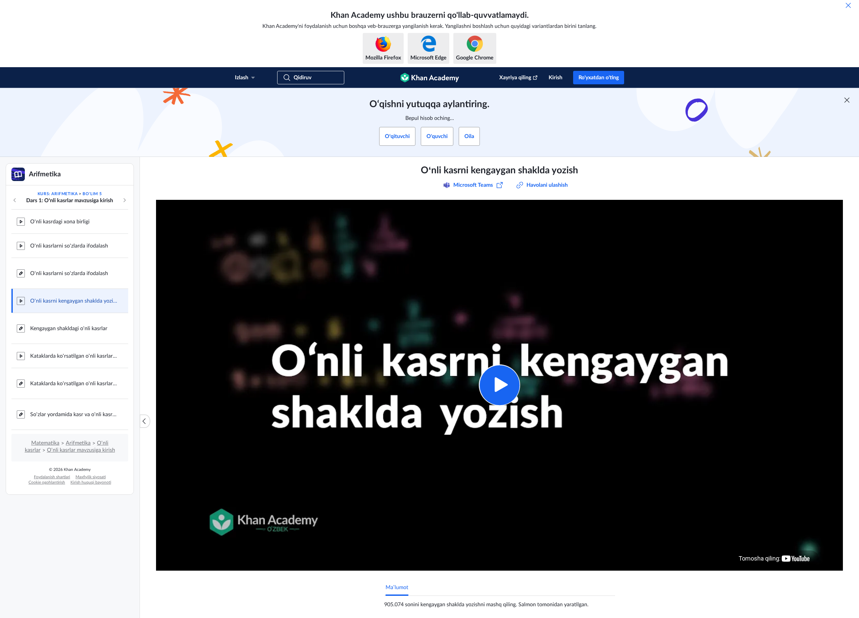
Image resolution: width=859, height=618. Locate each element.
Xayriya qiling (515, 77)
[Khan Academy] (429, 78)
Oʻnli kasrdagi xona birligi (60, 221)
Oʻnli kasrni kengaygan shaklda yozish (73, 301)
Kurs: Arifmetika (58, 194)
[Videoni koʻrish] (499, 385)
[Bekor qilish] (848, 5)
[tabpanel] (499, 602)
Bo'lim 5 (92, 194)
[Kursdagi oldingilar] (15, 200)
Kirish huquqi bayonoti (90, 482)
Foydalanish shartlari (52, 477)
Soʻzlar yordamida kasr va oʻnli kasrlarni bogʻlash (73, 414)
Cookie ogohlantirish (47, 482)
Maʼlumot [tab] (397, 587)
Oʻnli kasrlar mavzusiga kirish (81, 450)
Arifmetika (78, 443)
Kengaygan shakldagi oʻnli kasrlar (68, 328)
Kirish (555, 77)
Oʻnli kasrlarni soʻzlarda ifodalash (69, 246)
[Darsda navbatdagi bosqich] (124, 200)
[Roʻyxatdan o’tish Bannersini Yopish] (847, 100)
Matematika (45, 443)
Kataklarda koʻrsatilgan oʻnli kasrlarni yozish (73, 356)
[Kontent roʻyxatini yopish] (145, 421)
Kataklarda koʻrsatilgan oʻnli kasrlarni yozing (73, 383)
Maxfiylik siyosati (90, 477)
